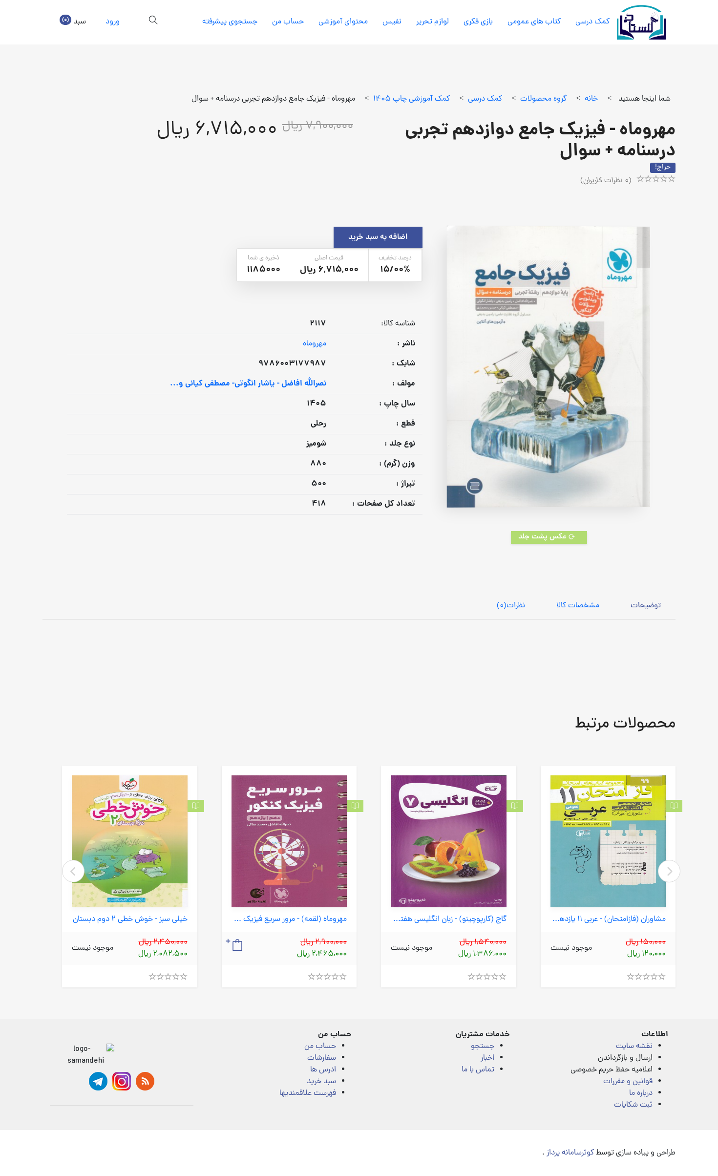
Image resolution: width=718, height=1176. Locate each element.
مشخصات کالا (577, 606)
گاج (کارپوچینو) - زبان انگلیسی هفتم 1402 (449, 919)
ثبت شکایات (633, 1105)
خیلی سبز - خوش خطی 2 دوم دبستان (130, 919)
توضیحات (646, 606)
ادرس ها (323, 1070)
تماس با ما (478, 1070)
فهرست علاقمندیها (307, 1093)
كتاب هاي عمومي (534, 22)
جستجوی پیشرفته (229, 22)
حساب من (288, 22)
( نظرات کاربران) (606, 181)
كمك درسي (592, 22)
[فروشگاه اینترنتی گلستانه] (641, 22)
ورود (113, 22)
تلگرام (98, 1081)
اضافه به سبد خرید (378, 237)
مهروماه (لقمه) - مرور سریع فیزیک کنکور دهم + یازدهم (289, 919)
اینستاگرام (121, 1081)
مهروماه (314, 344)
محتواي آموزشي (343, 22)
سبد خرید (321, 1082)
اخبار (487, 1058)
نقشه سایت (634, 1046)
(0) (511, 606)
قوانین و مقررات (628, 1082)
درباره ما (641, 1093)
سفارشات (321, 1058)
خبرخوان (145, 1081)
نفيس (391, 22)
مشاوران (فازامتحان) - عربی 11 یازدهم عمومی (608, 919)
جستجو (482, 1046)
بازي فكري (478, 22)
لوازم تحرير (432, 22)
